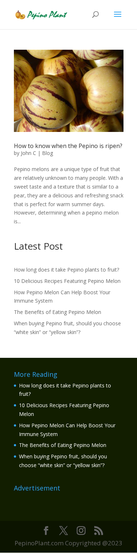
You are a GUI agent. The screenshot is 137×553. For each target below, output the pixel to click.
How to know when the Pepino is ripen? (68, 146)
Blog (47, 152)
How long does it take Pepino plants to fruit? (66, 269)
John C (28, 152)
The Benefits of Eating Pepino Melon (57, 311)
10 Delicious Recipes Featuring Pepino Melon (67, 280)
